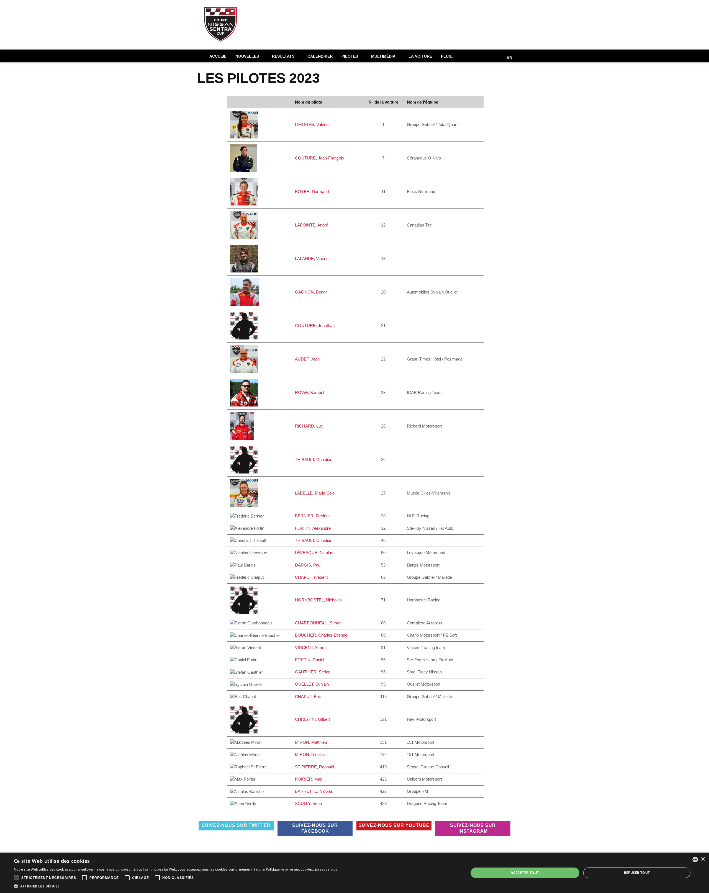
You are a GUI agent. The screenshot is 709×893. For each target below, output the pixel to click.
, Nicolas (315, 552)
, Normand (313, 191)
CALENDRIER (320, 56)
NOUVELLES (247, 56)
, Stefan (314, 672)
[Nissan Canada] (498, 18)
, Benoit (312, 292)
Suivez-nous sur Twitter (236, 825)
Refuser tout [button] (637, 872)
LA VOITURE (420, 56)
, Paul (309, 565)
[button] (175, 886)
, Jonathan (316, 325)
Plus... (447, 56)
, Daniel (310, 659)
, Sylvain (313, 684)
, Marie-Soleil (316, 493)
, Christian (315, 459)
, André (312, 225)
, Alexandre (314, 528)
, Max (310, 779)
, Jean (308, 359)
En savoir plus (326, 869)
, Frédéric (314, 515)
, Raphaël (315, 767)
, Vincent (313, 258)
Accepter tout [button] (525, 872)
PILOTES (349, 56)
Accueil (218, 56)
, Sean (309, 803)
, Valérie (313, 124)
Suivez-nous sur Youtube (394, 825)
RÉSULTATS (283, 56)
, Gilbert (313, 719)
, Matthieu (312, 742)
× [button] (703, 859)
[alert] (354, 873)
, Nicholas (319, 600)
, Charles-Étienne (322, 635)
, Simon (319, 623)
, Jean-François (320, 158)
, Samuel (310, 392)
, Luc (310, 426)
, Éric (309, 696)
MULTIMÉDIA (383, 56)
